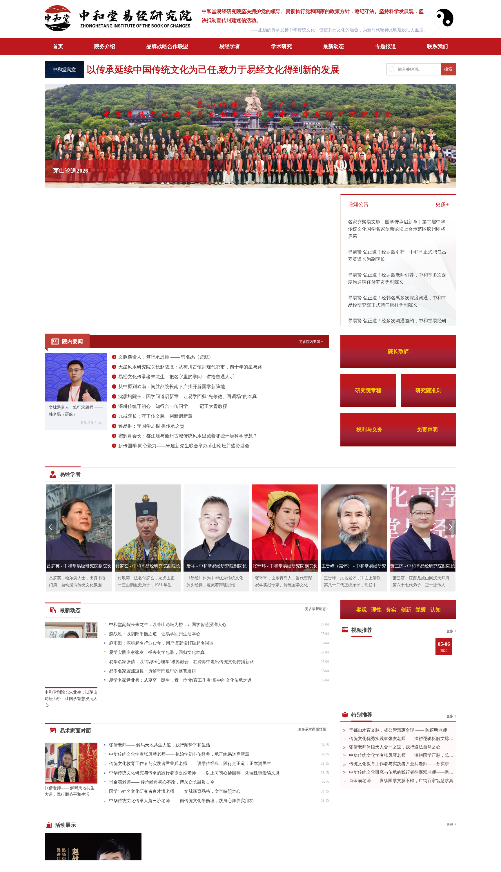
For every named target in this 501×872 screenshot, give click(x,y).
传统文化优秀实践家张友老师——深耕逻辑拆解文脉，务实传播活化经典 (401, 738)
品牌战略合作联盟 (167, 46)
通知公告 (358, 204)
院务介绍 (104, 46)
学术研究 (281, 46)
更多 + (451, 631)
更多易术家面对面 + (313, 729)
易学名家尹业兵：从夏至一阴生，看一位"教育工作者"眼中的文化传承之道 (180, 680)
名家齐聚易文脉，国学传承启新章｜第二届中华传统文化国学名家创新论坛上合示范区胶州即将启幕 (396, 229)
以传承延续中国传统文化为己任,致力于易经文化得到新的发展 (213, 69)
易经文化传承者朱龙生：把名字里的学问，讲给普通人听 (176, 376)
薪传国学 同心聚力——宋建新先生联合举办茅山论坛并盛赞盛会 (183, 445)
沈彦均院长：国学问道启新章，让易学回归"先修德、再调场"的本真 (187, 396)
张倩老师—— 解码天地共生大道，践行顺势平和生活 (70, 791)
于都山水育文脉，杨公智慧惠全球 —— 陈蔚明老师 (398, 730)
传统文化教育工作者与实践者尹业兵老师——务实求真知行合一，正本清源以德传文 (401, 763)
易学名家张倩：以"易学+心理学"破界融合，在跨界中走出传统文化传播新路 (181, 661)
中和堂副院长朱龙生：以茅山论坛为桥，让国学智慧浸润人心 (71, 698)
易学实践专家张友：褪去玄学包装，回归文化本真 (157, 652)
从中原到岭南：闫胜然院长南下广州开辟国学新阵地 (171, 386)
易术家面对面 (75, 731)
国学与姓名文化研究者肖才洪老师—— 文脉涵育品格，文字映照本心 (175, 791)
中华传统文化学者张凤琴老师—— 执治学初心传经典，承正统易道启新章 (179, 754)
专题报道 (385, 46)
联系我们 (437, 46)
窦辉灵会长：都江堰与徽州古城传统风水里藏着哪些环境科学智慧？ (187, 435)
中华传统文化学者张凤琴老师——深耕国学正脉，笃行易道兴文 (401, 755)
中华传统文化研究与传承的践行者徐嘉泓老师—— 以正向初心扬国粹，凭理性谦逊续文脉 (194, 772)
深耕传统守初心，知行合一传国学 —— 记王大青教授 (172, 406)
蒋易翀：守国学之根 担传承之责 (151, 426)
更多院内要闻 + (311, 342)
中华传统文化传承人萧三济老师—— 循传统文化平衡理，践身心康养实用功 (181, 800)
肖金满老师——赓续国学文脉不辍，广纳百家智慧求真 (401, 780)
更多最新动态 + (317, 609)
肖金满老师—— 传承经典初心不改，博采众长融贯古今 (162, 782)
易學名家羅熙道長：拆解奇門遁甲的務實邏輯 (152, 671)
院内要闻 (72, 341)
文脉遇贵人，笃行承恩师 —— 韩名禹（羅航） (165, 356)
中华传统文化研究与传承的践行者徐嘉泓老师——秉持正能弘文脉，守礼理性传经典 (401, 772)
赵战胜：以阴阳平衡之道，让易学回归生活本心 (154, 634)
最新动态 (333, 46)
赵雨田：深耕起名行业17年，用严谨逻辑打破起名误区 (161, 643)
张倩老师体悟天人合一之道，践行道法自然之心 (394, 747)
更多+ (442, 204)
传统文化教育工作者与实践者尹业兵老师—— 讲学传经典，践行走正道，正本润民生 (190, 763)
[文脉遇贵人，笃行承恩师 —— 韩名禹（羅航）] (76, 377)
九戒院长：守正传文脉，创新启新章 (155, 416)
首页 (58, 46)
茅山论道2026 (70, 170)
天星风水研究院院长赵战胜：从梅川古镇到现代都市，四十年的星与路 (190, 366)
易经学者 (229, 46)
